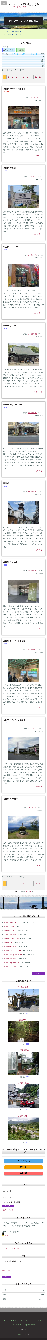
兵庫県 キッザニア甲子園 (14, 641)
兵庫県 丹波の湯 (10, 562)
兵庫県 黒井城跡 (10, 799)
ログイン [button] (7, 1206)
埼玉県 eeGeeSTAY (11, 247)
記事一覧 (35, 97)
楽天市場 (23, 1173)
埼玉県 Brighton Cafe (12, 404)
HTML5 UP (26, 1334)
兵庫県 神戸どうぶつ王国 (14, 89)
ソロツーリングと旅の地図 (13, 34)
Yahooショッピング (23, 1161)
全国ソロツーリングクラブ (13, 1248)
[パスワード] (23, 1197)
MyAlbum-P (29, 891)
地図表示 (21, 50)
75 (36, 77)
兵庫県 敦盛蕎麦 (10, 967)
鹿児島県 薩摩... (23, 987)
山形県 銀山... (23, 1083)
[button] (6, 1277)
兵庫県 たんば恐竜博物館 (14, 720)
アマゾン (23, 1167)
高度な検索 (6, 1270)
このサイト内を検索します (11, 1261)
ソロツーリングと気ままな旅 (12, 31)
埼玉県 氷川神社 (10, 325)
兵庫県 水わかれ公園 (11, 963)
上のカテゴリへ (9, 50)
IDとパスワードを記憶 (12, 1202)
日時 (23, 54)
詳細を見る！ (39, 155)
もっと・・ (39, 973)
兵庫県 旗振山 (9, 168)
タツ (30, 97)
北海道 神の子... (23, 1020)
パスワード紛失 (7, 1210)
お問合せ (23, 1329)
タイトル (15, 54)
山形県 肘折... (23, 1116)
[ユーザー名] (23, 1191)
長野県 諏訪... (23, 1050)
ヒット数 (34, 54)
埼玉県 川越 (8, 483)
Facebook (24, 1316)
